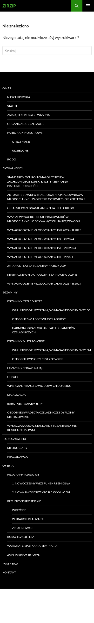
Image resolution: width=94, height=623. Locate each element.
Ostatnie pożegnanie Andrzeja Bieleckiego (40, 208)
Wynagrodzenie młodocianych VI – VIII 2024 (41, 248)
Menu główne (88, 6)
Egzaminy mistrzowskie (26, 341)
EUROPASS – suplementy (25, 403)
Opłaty (12, 377)
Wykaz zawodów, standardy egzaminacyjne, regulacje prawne (42, 428)
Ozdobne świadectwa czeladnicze (39, 319)
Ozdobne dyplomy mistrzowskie (37, 359)
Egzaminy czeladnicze (24, 301)
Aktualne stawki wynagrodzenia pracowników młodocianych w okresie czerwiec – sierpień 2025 (46, 197)
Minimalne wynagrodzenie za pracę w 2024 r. (42, 274)
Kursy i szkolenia (20, 537)
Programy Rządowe (23, 474)
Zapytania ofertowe (23, 554)
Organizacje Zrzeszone (25, 124)
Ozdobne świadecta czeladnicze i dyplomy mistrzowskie (41, 415)
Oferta (7, 465)
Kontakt (9, 572)
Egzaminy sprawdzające (26, 368)
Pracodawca (17, 456)
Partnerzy (10, 563)
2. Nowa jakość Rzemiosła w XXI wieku (41, 492)
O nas (6, 88)
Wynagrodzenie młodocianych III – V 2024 (40, 257)
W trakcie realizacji (28, 519)
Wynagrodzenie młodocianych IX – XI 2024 (40, 239)
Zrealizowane (23, 528)
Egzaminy (10, 292)
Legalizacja (16, 394)
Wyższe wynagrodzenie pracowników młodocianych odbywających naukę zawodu (43, 219)
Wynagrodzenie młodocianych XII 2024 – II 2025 (44, 230)
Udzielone (20, 150)
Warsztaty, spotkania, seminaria (32, 545)
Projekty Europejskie (24, 501)
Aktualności (12, 168)
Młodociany (17, 448)
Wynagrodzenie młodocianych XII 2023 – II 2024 (44, 283)
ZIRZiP (9, 5)
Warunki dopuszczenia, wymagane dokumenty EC (51, 310)
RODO (11, 159)
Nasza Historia (18, 97)
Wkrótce (19, 510)
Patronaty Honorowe (24, 132)
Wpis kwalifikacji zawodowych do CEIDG (39, 386)
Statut (12, 106)
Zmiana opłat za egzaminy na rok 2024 (37, 265)
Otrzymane (21, 141)
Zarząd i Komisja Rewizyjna (28, 115)
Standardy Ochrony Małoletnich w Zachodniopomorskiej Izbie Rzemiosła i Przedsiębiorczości (38, 181)
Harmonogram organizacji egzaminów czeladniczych (43, 330)
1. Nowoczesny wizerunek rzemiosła (41, 483)
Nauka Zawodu (14, 439)
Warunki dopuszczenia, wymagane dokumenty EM (51, 350)
